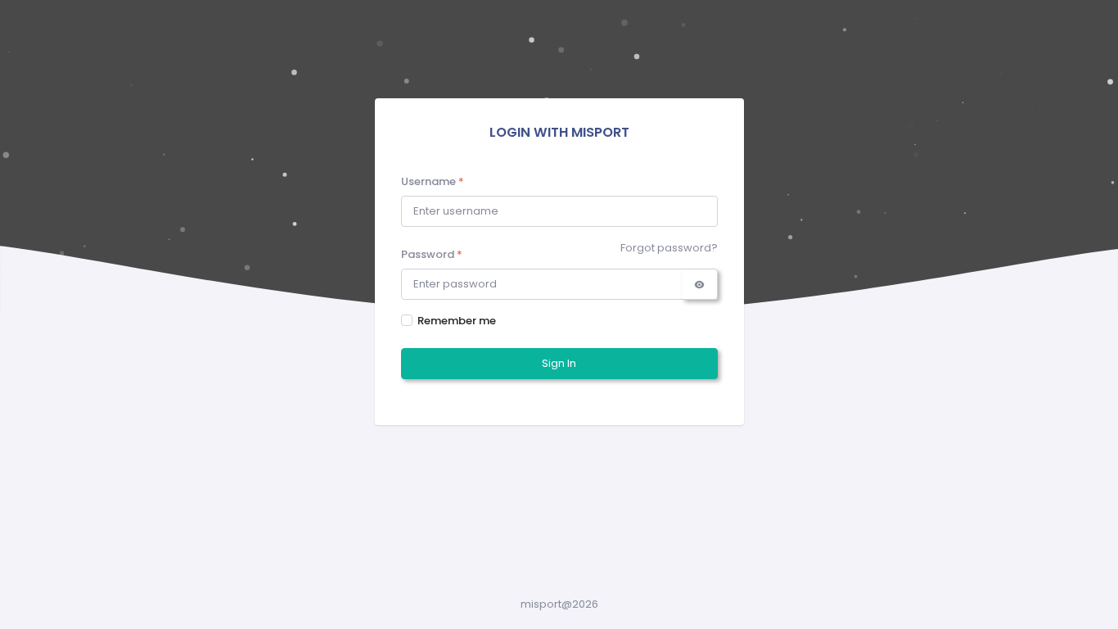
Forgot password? (669, 248)
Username (432, 181)
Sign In (559, 363)
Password (431, 254)
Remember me (456, 320)
